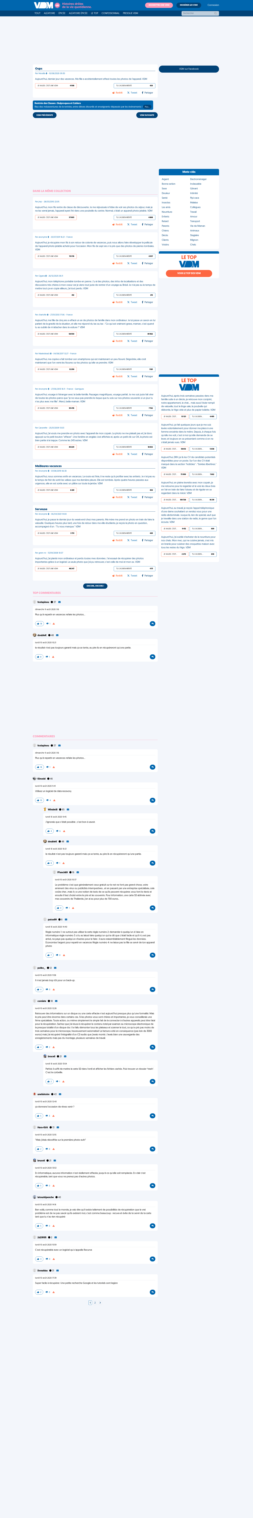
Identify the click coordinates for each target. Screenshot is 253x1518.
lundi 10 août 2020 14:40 (56, 927)
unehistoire (43, 1094)
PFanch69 (62, 872)
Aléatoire (49, 13)
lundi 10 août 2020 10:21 (45, 643)
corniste (42, 1001)
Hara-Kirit (42, 1127)
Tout (37, 13)
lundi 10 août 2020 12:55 (45, 1135)
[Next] (100, 1303)
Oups (38, 68)
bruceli (52, 1056)
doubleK (42, 635)
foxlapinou (43, 602)
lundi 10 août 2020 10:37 (65, 880)
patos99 (52, 920)
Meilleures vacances (48, 466)
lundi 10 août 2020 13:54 (56, 1064)
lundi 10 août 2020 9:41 (45, 786)
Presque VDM (130, 13)
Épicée (62, 13)
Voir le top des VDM (189, 273)
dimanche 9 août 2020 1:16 (47, 609)
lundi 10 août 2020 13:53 (45, 1168)
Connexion (213, 5)
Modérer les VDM (189, 5)
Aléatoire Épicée (78, 13)
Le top (94, 13)
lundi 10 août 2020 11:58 (45, 975)
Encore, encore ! (95, 586)
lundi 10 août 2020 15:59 (46, 1245)
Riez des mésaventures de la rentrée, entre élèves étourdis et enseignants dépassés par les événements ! (92, 105)
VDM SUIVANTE (147, 115)
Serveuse (41, 509)
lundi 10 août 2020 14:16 (45, 1205)
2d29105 (42, 1237)
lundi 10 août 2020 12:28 (46, 1008)
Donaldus (42, 1271)
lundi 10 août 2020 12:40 (46, 1102)
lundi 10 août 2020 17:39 (46, 1278)
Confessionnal (110, 13)
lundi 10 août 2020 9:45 (56, 817)
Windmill (53, 810)
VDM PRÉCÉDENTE (44, 115)
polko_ (41, 968)
